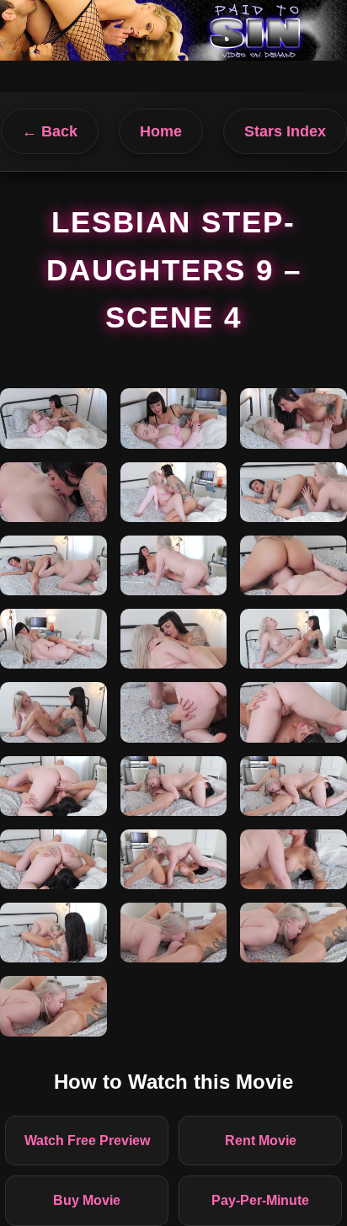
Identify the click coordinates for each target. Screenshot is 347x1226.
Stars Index (285, 131)
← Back (49, 131)
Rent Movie (260, 1140)
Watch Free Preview (87, 1140)
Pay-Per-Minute (260, 1200)
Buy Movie (86, 1200)
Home (161, 131)
